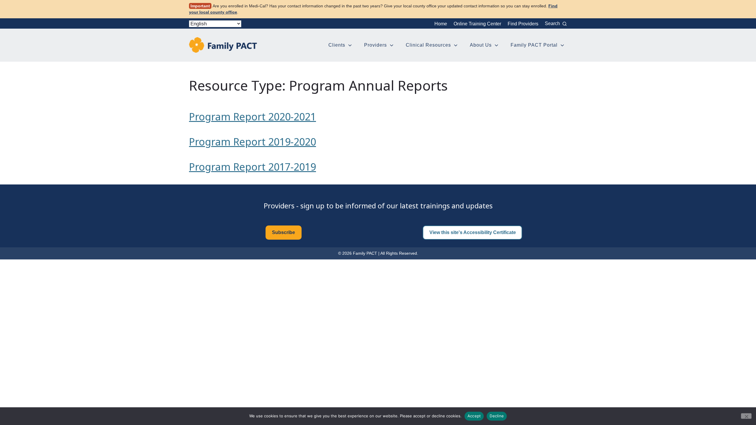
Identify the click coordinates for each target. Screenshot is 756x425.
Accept (474, 415)
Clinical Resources (428, 45)
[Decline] (746, 416)
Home (440, 23)
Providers (375, 45)
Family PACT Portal (534, 45)
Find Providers (523, 23)
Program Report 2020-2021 (252, 116)
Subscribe (283, 232)
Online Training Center (477, 23)
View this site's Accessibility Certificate (472, 232)
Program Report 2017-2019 (252, 167)
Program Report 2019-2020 (252, 141)
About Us (481, 45)
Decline (497, 415)
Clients (336, 45)
